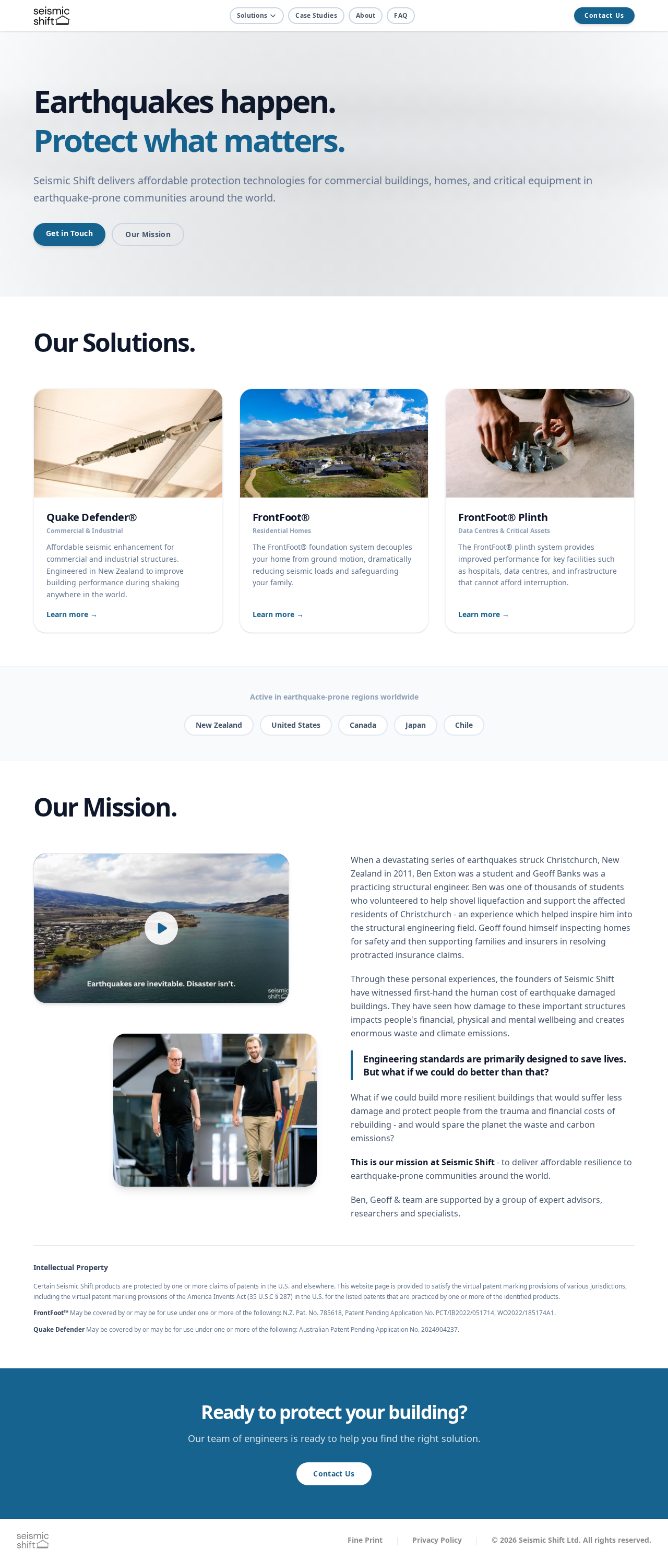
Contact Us (604, 15)
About (366, 15)
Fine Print (365, 1540)
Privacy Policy (437, 1540)
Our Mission (148, 234)
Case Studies (316, 15)
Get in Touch (69, 233)
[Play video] (161, 928)
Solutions (252, 15)
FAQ (401, 15)
